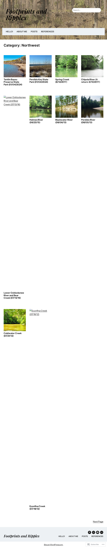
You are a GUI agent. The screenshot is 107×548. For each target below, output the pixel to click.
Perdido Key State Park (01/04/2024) (38, 80)
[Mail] (101, 532)
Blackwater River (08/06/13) (64, 121)
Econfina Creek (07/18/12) (37, 507)
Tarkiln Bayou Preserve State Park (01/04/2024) (13, 82)
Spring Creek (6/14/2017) (62, 80)
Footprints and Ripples (26, 14)
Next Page (98, 521)
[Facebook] (97, 532)
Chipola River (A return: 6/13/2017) (90, 80)
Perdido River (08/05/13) (88, 121)
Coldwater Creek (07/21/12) (13, 334)
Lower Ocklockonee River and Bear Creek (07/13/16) (14, 295)
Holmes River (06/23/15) (36, 121)
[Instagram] (93, 532)
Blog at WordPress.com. (53, 545)
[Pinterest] (89, 532)
